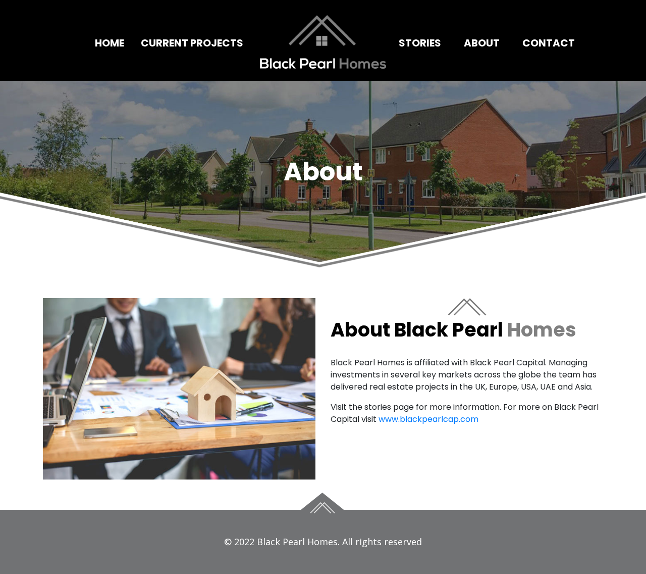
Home (109, 43)
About (482, 43)
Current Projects (192, 43)
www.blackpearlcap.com (428, 419)
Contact (548, 43)
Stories (420, 43)
